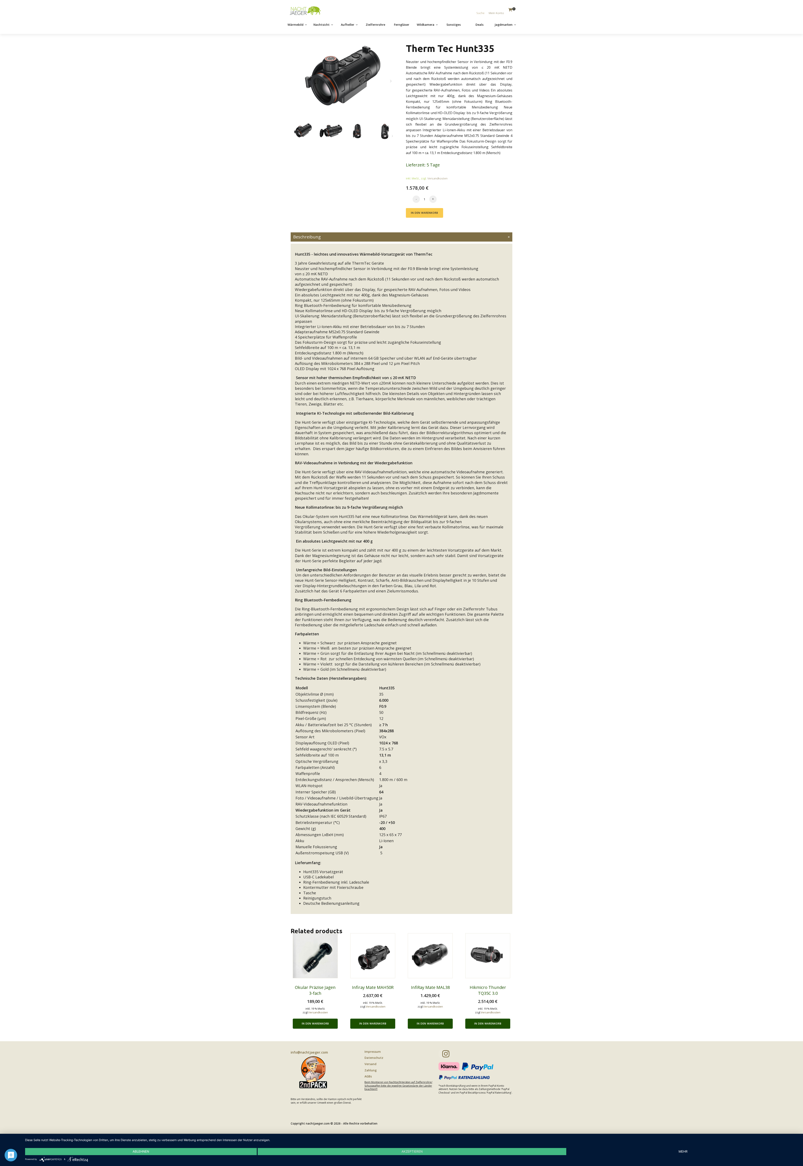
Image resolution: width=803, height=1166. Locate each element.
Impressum (372, 1052)
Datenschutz (373, 1058)
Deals (479, 25)
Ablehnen (141, 1151)
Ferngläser (401, 25)
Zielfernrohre (375, 25)
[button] (391, 81)
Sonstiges (453, 25)
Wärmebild (295, 25)
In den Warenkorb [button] (315, 1023)
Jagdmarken (504, 25)
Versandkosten (437, 178)
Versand (370, 1064)
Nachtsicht (321, 25)
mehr (683, 1151)
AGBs (368, 1076)
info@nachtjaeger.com (309, 1052)
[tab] (401, 237)
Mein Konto (496, 13)
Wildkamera (425, 25)
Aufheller (347, 25)
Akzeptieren (412, 1151)
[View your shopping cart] (510, 10)
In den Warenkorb (424, 213)
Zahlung (370, 1070)
